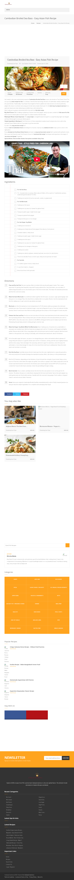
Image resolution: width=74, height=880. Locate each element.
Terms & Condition (9, 877)
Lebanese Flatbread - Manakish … (15, 848)
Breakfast (8, 810)
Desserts (8, 812)
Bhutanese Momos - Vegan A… (50, 426)
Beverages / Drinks (15, 628)
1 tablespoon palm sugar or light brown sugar (29, 236)
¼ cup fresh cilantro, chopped (25, 267)
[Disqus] (37, 488)
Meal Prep (58, 604)
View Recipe (13, 649)
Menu (8, 10)
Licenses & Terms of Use (21, 877)
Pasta (40, 815)
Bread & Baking (58, 628)
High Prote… (42, 805)
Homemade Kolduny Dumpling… (17, 455)
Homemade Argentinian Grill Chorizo (22, 680)
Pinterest (25, 394)
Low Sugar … (42, 802)
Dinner (37, 604)
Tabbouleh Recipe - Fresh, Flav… (14, 843)
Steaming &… (9, 805)
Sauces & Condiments (37, 595)
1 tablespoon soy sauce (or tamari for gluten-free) (30, 208)
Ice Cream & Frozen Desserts (58, 587)
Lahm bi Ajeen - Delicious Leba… (14, 835)
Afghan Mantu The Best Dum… (16, 426)
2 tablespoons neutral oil (24, 226)
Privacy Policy (32, 877)
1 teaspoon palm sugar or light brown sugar (28, 212)
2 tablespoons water (22, 250)
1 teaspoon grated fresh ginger (25, 215)
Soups (15, 579)
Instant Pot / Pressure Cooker (15, 604)
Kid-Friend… (9, 802)
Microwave (9, 800)
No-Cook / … (9, 797)
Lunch (40, 807)
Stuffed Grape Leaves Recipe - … (14, 830)
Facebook (9, 394)
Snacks (40, 810)
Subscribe (66, 758)
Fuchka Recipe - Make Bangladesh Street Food (25, 664)
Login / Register (10, 867)
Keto (58, 595)
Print (63, 93)
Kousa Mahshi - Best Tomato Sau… (15, 838)
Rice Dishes (58, 579)
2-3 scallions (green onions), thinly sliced (28, 263)
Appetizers (15, 595)
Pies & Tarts (58, 612)
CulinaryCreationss (29, 875)
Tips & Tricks (9, 862)
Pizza (15, 587)
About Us (40, 877)
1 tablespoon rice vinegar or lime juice (27, 246)
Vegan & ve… (42, 797)
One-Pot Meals (15, 620)
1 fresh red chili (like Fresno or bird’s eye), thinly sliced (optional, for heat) (37, 257)
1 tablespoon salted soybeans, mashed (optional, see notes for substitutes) (37, 253)
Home (32, 23)
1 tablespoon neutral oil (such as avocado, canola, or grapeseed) (34, 198)
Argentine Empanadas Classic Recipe (22, 691)
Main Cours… (42, 812)
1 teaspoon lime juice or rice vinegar (27, 219)
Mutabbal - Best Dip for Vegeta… (14, 845)
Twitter (17, 394)
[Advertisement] (37, 41)
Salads (8, 815)
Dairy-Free (9, 807)
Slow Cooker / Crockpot (37, 587)
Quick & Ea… (42, 800)
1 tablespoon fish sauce (23, 205)
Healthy (15, 612)
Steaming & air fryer (12, 63)
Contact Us (9, 864)
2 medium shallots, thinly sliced (25, 232)
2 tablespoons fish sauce (24, 239)
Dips (58, 620)
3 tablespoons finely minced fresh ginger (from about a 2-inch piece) (35, 229)
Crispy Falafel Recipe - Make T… (14, 840)
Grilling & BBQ (37, 620)
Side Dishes (37, 612)
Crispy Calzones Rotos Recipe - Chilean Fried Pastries (27, 647)
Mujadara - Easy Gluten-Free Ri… (14, 833)
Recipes (39, 23)
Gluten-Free (37, 628)
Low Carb (37, 579)
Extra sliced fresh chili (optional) (26, 270)
